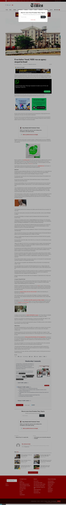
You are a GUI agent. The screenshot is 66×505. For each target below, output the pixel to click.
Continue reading (33, 19)
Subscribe (43, 16)
